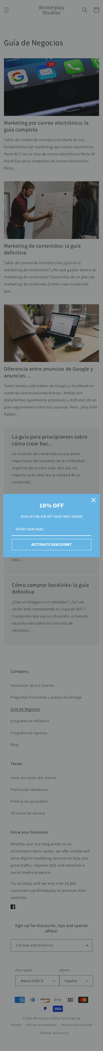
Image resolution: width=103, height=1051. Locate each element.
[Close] (93, 500)
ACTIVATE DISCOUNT (51, 544)
